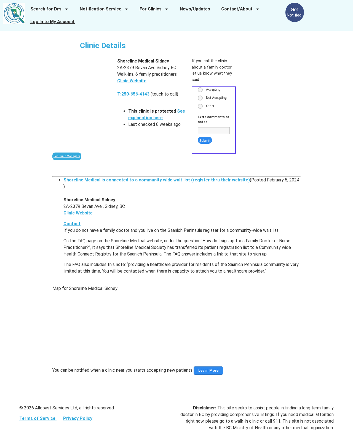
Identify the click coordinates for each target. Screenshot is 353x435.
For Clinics (151, 9)
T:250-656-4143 (133, 94)
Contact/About (237, 9)
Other (210, 106)
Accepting (213, 89)
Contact (72, 223)
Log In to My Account (52, 21)
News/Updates (195, 9)
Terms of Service (38, 418)
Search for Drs (45, 9)
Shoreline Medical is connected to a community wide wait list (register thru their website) (156, 180)
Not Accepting (216, 98)
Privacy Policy (77, 418)
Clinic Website (131, 80)
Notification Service (100, 9)
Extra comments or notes (213, 119)
